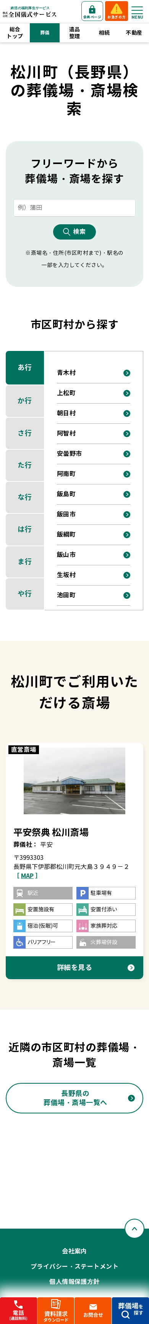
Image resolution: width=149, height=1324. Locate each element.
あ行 (25, 367)
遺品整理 (74, 33)
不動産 (134, 32)
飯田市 (66, 514)
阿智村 (66, 434)
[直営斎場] (75, 780)
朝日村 (66, 413)
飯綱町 (66, 535)
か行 (25, 400)
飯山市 (66, 555)
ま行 (25, 561)
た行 (25, 465)
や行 (25, 593)
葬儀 (45, 32)
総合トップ (14, 33)
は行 (25, 529)
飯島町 (66, 494)
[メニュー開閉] (137, 10)
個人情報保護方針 (74, 1282)
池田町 (66, 595)
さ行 (25, 433)
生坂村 (66, 575)
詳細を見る (74, 967)
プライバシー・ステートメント (75, 1267)
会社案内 (74, 1251)
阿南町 (66, 474)
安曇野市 (69, 454)
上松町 (66, 393)
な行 (25, 497)
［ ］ (27, 876)
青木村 (66, 373)
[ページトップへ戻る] (134, 1229)
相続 (104, 32)
